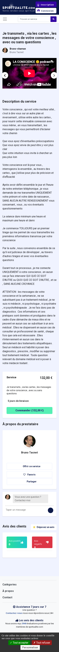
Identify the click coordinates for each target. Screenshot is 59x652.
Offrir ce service (31, 466)
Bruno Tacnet (29, 452)
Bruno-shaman (18, 48)
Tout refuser (43, 642)
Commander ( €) (29, 410)
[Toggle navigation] (4, 19)
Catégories (9, 584)
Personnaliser (30, 647)
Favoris (31, 474)
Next (54, 75)
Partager (31, 481)
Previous (5, 75)
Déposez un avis (45, 527)
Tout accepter (20, 642)
